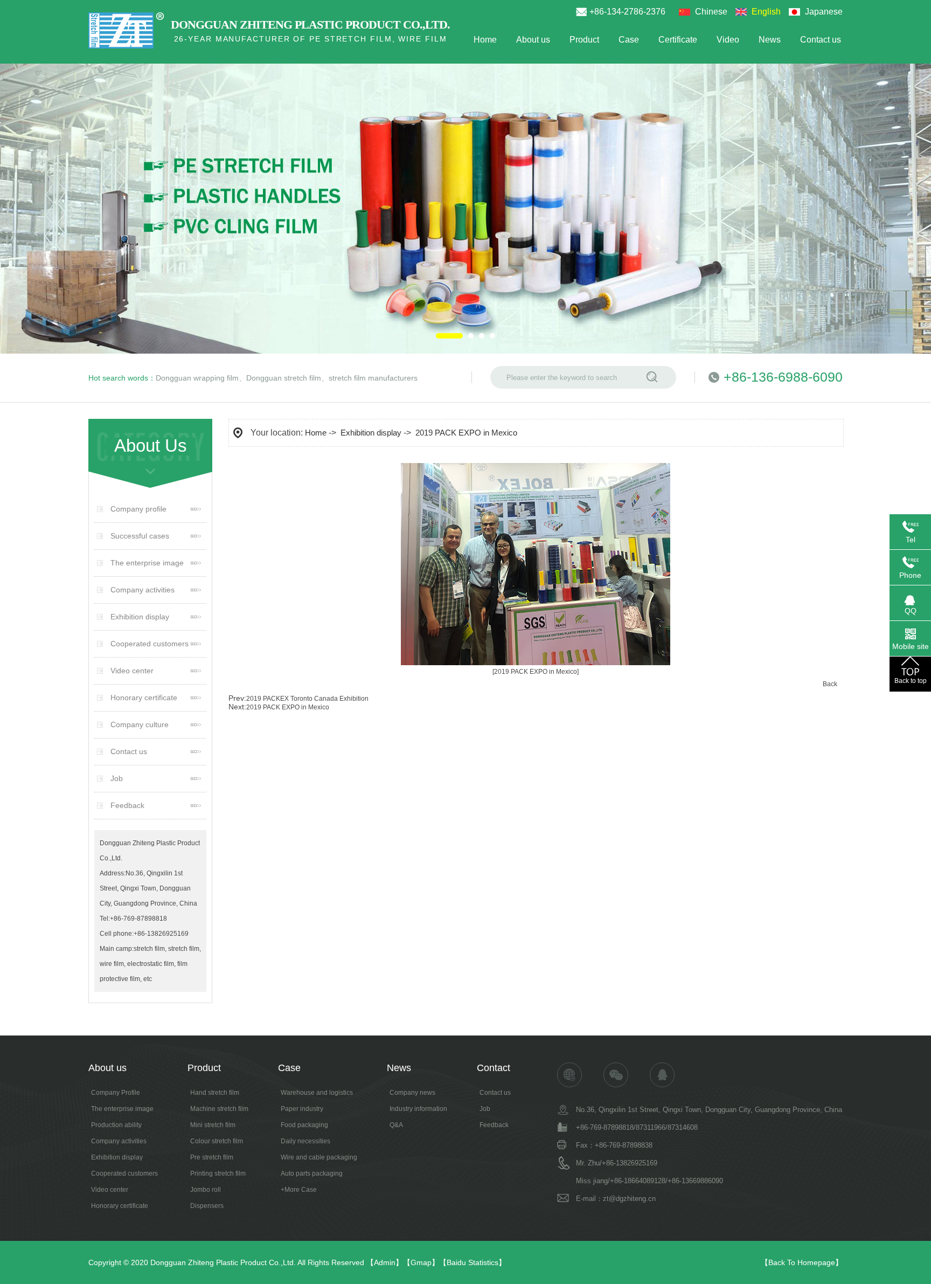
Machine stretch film (219, 1109)
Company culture (139, 724)
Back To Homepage (801, 1262)
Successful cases (139, 535)
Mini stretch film (212, 1125)
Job (116, 778)
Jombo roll (205, 1189)
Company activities (142, 589)
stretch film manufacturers (373, 378)
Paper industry (302, 1109)
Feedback (127, 805)
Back (830, 684)
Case (629, 39)
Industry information (418, 1109)
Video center (132, 670)
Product (584, 39)
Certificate (677, 39)
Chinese (711, 11)
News (770, 39)
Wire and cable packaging (319, 1157)
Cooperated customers (149, 643)
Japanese (824, 11)
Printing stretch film (218, 1173)
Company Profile (115, 1092)
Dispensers (207, 1206)
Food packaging (304, 1125)
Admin (384, 1262)
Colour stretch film (216, 1141)
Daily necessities (305, 1141)
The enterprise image (147, 562)
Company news (412, 1092)
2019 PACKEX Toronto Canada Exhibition (307, 698)
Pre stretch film (211, 1157)
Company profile (138, 509)
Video (728, 39)
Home (485, 39)
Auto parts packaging (312, 1173)
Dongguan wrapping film (197, 378)
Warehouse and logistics (317, 1092)
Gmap (421, 1262)
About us (533, 39)
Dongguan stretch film (283, 378)
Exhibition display (139, 616)
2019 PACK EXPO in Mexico (466, 432)
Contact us (820, 39)
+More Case (299, 1189)
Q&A (396, 1125)
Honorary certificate (143, 697)
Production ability (116, 1125)
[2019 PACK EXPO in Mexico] (535, 671)
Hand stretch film (214, 1092)
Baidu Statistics (472, 1262)
